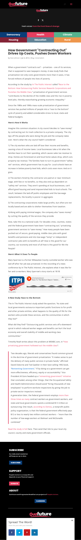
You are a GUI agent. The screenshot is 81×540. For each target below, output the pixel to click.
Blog (32, 58)
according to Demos (42, 406)
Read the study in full (17, 429)
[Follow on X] (42, 20)
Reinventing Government (22, 368)
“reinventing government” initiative (55, 376)
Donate (14, 483)
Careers (40, 501)
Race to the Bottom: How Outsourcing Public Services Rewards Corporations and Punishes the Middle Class (39, 88)
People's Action (52, 494)
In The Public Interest (42, 84)
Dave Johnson (15, 58)
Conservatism (39, 58)
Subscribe (15, 462)
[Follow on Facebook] (38, 20)
